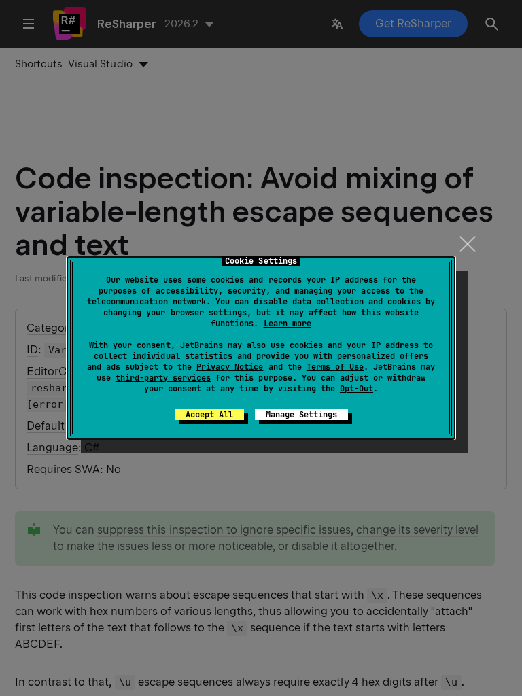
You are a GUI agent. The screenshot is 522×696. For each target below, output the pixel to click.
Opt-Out (356, 388)
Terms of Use (335, 367)
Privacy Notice (229, 367)
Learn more (287, 323)
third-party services (163, 377)
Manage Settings (301, 414)
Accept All (209, 414)
